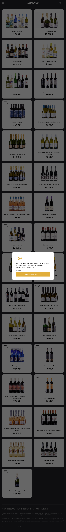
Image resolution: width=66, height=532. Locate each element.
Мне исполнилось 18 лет (33, 274)
